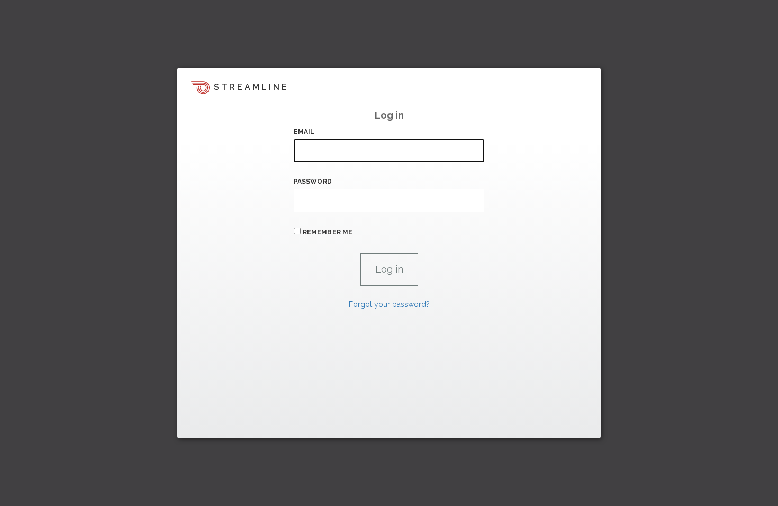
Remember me (327, 232)
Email (304, 131)
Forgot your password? (389, 304)
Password (313, 181)
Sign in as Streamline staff (234, 425)
